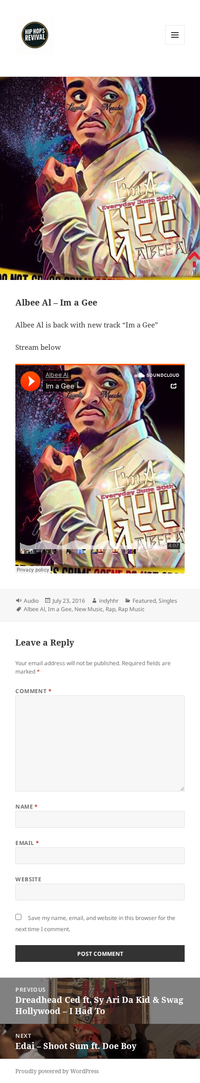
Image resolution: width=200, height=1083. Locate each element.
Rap (110, 609)
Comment (33, 691)
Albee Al (34, 609)
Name (26, 807)
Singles (168, 601)
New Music (88, 609)
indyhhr (109, 601)
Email (27, 843)
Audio (31, 601)
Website (28, 879)
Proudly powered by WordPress (57, 1071)
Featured (144, 601)
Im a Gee (60, 609)
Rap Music (131, 609)
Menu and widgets (175, 44)
